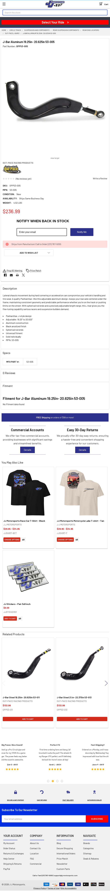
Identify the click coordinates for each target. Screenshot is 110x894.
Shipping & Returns (12, 863)
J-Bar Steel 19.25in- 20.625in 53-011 (21, 697)
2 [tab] (53, 781)
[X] (23, 275)
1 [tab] (48, 781)
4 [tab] (62, 781)
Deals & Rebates (91, 858)
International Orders (66, 853)
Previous (4, 683)
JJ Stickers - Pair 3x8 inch (17, 604)
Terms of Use (53, 888)
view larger (55, 158)
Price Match (62, 858)
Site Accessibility (68, 888)
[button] (29, 252)
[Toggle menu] (4, 4)
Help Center (8, 858)
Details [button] (27, 449)
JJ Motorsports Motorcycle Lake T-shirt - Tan (80, 520)
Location (34, 853)
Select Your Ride (53, 22)
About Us (34, 843)
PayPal (6, 869)
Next (106, 683)
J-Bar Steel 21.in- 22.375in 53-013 (74, 697)
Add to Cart (10, 618)
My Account (8, 843)
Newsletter (62, 863)
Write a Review (100, 178)
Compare (23, 539)
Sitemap (87, 853)
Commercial (35, 863)
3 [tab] (57, 781)
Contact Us (35, 848)
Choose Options (11, 539)
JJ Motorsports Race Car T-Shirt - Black (24, 520)
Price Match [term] (35, 270)
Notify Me (82, 232)
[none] (55, 103)
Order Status (9, 848)
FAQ (32, 858)
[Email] (11, 275)
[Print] (17, 275)
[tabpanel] (55, 758)
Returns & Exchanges (13, 853)
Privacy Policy (40, 888)
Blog (59, 843)
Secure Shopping (65, 848)
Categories (88, 848)
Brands (86, 843)
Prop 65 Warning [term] (15, 270)
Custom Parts (63, 869)
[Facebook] (5, 275)
